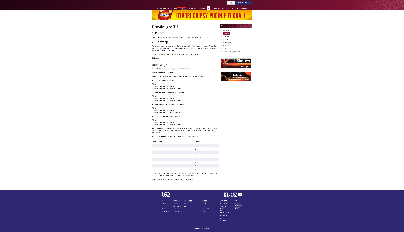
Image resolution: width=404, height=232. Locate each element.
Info (163, 201)
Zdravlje (165, 211)
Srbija (164, 8)
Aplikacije (206, 204)
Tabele (225, 49)
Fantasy (202, 8)
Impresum (224, 204)
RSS (221, 218)
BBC (185, 206)
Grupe (223, 8)
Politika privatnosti (224, 212)
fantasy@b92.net (234, 52)
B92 (207, 228)
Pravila (226, 33)
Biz (163, 206)
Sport (164, 204)
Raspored (231, 8)
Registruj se (227, 42)
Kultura (176, 204)
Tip (208, 8)
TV (203, 206)
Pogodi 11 (215, 8)
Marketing (224, 201)
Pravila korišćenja (224, 207)
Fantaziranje (193, 8)
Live (238, 8)
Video (205, 201)
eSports (176, 209)
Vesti (158, 8)
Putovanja (177, 201)
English (206, 209)
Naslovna (226, 30)
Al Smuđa (171, 8)
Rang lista (226, 39)
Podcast (244, 8)
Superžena (177, 206)
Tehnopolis (177, 211)
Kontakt (223, 221)
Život (164, 209)
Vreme (205, 211)
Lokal (186, 204)
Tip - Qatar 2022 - (161, 3)
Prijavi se (226, 36)
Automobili (188, 201)
